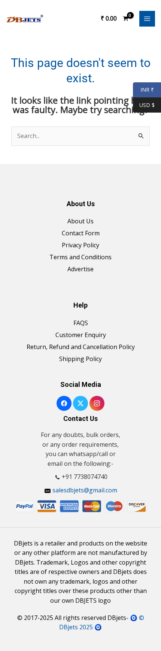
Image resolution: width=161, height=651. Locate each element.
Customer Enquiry (80, 335)
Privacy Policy (80, 245)
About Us (80, 221)
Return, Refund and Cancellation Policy (81, 347)
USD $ (147, 105)
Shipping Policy (80, 359)
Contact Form (81, 233)
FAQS (80, 323)
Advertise (80, 269)
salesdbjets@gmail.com (84, 490)
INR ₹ (143, 90)
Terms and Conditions (80, 257)
